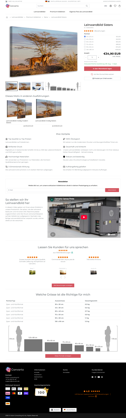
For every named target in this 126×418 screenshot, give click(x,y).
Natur (46, 17)
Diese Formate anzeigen (63, 356)
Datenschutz (38, 377)
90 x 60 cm (90, 47)
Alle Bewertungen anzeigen (63, 285)
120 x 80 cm (90, 49)
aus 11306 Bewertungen (62, 253)
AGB (35, 379)
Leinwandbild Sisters (59, 17)
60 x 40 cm (90, 42)
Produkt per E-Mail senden (103, 78)
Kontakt (36, 372)
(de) (105, 6)
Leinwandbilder (40, 12)
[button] (11, 86)
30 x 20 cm (89, 36)
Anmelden (66, 372)
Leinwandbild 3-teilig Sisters (45, 121)
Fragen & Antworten (98, 372)
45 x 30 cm (89, 39)
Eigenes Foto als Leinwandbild (81, 12)
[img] (63, 250)
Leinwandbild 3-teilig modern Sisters (17, 122)
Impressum (38, 374)
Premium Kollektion (57, 12)
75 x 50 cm (89, 44)
